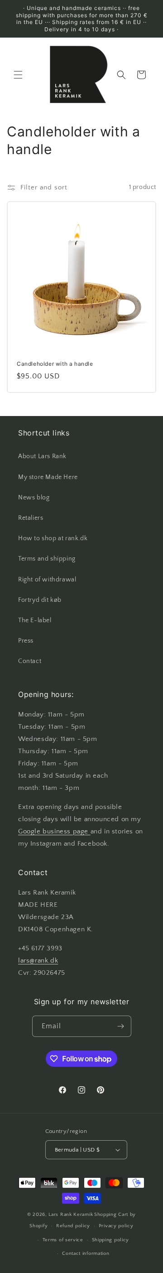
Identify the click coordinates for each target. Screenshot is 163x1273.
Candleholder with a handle (55, 363)
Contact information (85, 1253)
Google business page (54, 831)
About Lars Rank (42, 456)
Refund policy (73, 1226)
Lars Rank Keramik (70, 1214)
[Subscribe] (121, 1026)
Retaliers (30, 518)
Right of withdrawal (47, 579)
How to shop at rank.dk (52, 538)
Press (26, 640)
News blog (33, 497)
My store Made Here (48, 477)
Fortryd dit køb (40, 600)
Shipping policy (110, 1240)
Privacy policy (116, 1226)
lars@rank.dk (38, 960)
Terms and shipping (47, 558)
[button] (18, 75)
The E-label (35, 620)
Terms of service (63, 1240)
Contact (29, 661)
